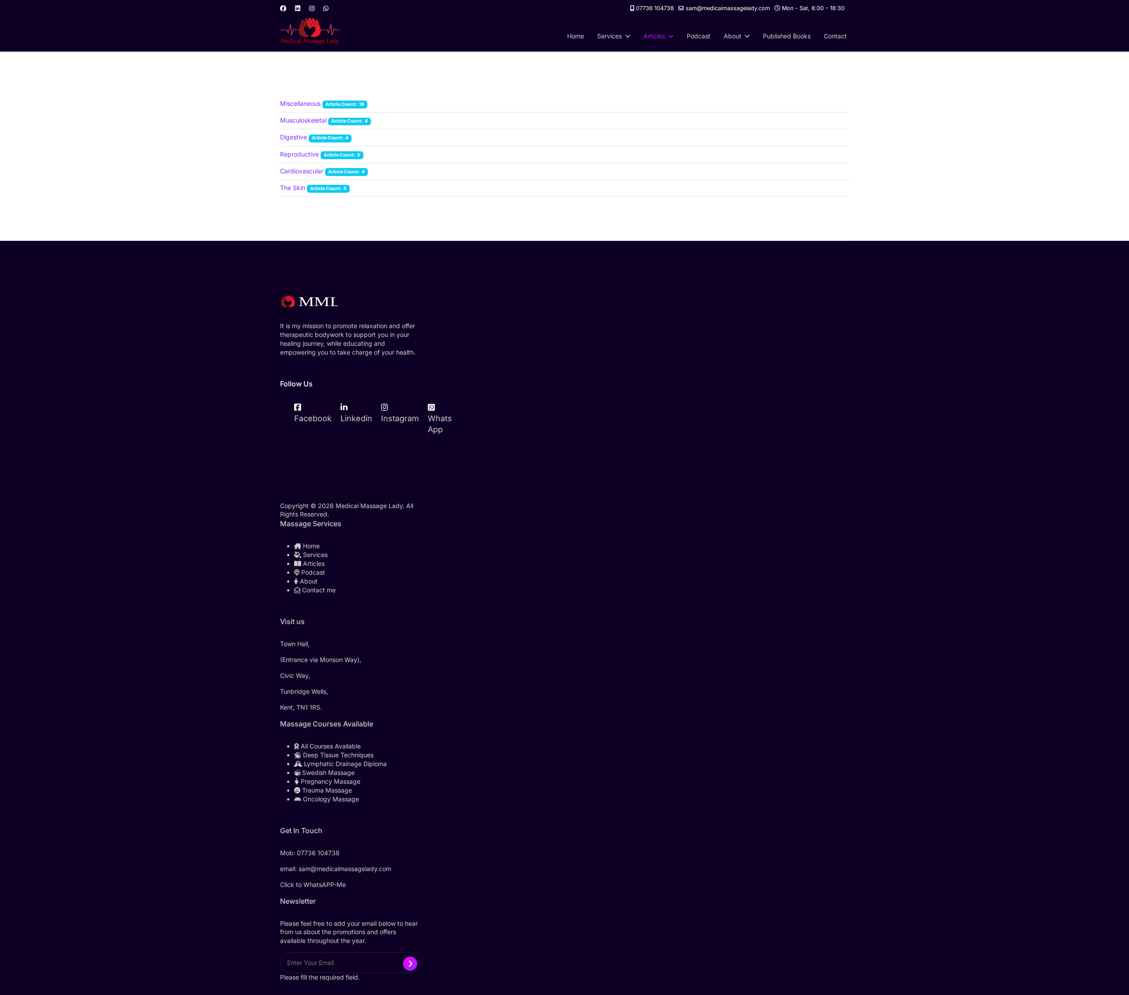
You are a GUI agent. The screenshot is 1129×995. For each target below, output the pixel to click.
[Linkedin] (297, 8)
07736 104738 (655, 8)
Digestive (293, 137)
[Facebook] (283, 8)
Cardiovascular (301, 171)
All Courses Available (330, 746)
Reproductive (299, 154)
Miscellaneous (300, 103)
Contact (835, 36)
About (732, 36)
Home (575, 36)
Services (609, 36)
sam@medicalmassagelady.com (728, 8)
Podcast (698, 36)
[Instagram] (311, 8)
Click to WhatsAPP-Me (313, 884)
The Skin (292, 187)
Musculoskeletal (304, 120)
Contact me (318, 590)
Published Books (787, 36)
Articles (654, 36)
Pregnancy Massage (329, 781)
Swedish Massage (327, 772)
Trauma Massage (326, 790)
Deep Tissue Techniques (337, 755)
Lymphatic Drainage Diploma (344, 763)
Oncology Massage (330, 799)
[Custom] (326, 8)
